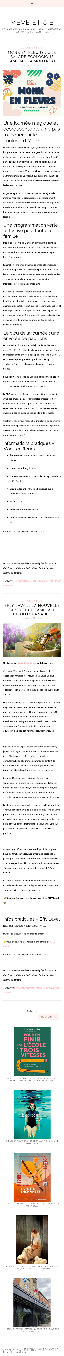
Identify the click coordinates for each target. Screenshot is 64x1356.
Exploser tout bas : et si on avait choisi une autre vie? (32, 1142)
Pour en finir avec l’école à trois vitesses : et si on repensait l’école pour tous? (32, 1079)
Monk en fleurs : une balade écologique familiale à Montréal (32, 56)
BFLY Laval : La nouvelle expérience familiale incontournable (32, 609)
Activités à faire (32, 48)
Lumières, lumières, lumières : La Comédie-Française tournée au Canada (32, 1267)
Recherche (32, 1011)
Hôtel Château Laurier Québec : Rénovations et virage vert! (32, 1330)
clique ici (46, 954)
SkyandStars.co (49, 1348)
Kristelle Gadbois (26, 662)
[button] (32, 3)
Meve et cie (32, 22)
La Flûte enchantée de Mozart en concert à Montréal (32, 1205)
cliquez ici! (44, 531)
